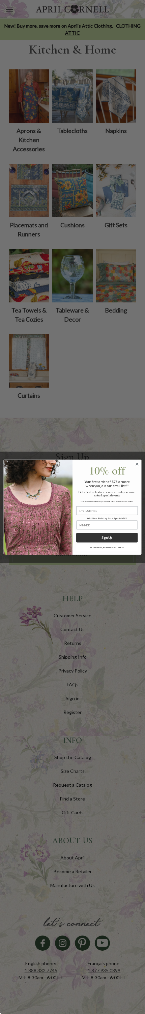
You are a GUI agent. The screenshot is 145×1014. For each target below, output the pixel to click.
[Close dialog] (137, 464)
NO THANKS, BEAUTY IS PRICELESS (107, 547)
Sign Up (107, 538)
